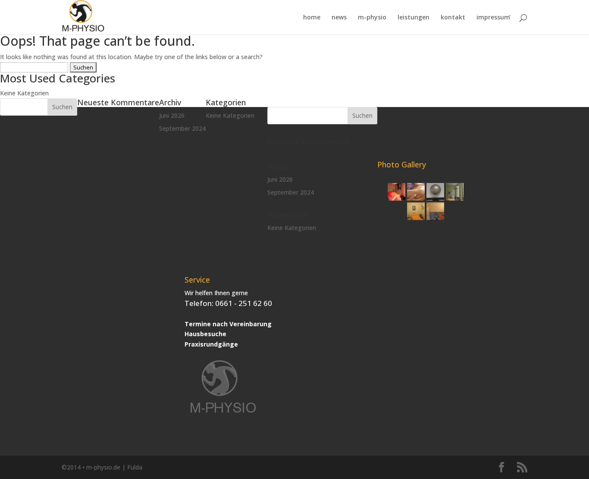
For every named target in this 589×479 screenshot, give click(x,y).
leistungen (413, 17)
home (311, 17)
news (339, 17)
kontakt (453, 17)
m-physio (372, 17)
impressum (493, 17)
